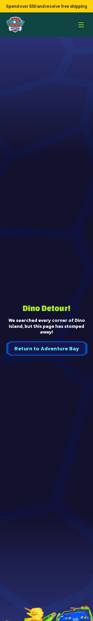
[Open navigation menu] (81, 25)
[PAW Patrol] (15, 25)
